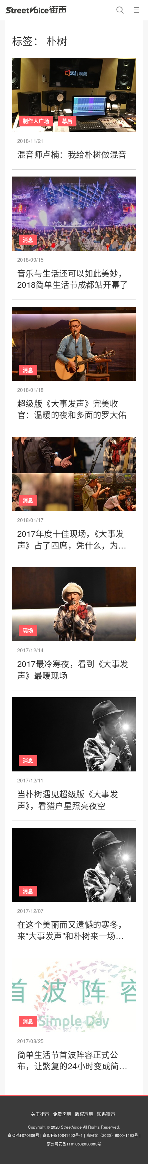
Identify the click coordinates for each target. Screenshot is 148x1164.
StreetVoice (35, 9)
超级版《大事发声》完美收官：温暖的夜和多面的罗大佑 (72, 409)
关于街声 (40, 1113)
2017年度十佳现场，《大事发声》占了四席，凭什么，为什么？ (72, 544)
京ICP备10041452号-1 (63, 1135)
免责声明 (62, 1113)
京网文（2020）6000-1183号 (112, 1135)
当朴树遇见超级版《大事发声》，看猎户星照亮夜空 (67, 799)
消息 (28, 240)
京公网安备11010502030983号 (74, 1143)
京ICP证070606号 (23, 1135)
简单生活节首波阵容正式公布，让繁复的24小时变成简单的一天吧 (72, 1065)
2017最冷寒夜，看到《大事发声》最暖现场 (72, 669)
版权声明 (84, 1113)
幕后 (67, 121)
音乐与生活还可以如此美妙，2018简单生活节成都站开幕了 (72, 279)
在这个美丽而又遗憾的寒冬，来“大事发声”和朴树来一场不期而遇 (72, 935)
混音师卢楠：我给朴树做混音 (72, 154)
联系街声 (106, 1113)
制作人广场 (36, 121)
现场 (28, 630)
